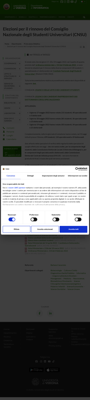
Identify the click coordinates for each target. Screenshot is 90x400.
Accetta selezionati (45, 229)
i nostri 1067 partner (16, 188)
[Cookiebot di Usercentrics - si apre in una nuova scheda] (77, 169)
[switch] (34, 219)
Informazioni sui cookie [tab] (77, 176)
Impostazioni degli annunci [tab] (53, 176)
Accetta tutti (74, 229)
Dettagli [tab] (30, 176)
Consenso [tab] (11, 176)
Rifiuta (16, 229)
